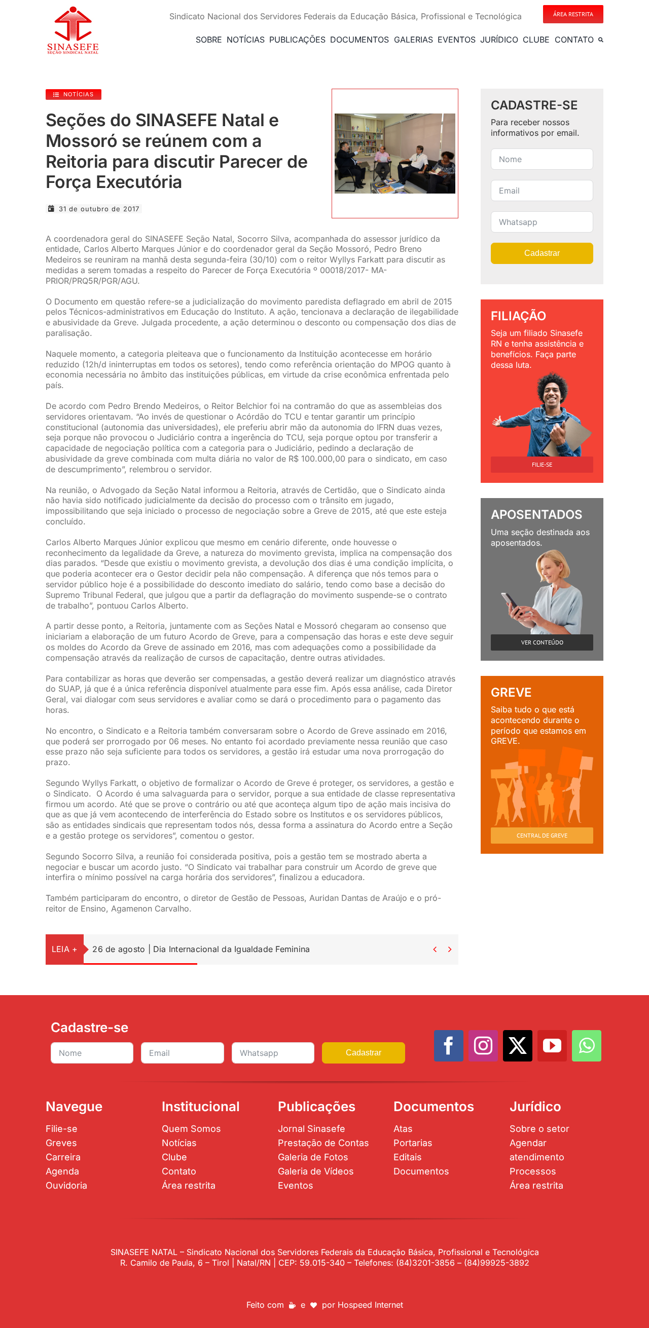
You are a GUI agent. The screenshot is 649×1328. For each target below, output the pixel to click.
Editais (407, 1157)
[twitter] (517, 1045)
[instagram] (483, 1045)
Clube (174, 1157)
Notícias (179, 1142)
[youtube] (552, 1045)
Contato (179, 1171)
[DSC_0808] (395, 117)
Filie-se (62, 1128)
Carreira (63, 1157)
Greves (61, 1142)
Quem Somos (191, 1128)
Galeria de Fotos (313, 1157)
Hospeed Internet (370, 1305)
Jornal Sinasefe (311, 1128)
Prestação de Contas (323, 1142)
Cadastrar (542, 253)
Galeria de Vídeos (316, 1171)
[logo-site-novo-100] (73, 9)
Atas (403, 1128)
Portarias (412, 1142)
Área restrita (188, 1185)
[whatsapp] (586, 1045)
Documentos (421, 1171)
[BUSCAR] (600, 39)
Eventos (295, 1185)
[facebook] (448, 1045)
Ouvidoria (66, 1185)
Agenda (62, 1171)
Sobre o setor (539, 1128)
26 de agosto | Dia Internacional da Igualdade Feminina (201, 949)
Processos (533, 1171)
